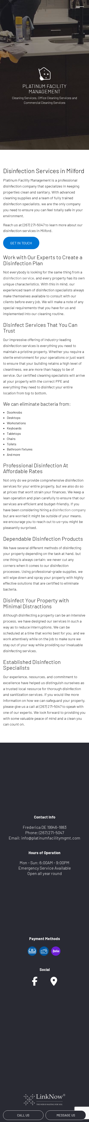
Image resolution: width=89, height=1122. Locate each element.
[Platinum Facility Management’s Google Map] (54, 983)
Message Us (66, 1115)
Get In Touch (21, 243)
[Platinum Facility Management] (44, 73)
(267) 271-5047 (51, 832)
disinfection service (18, 278)
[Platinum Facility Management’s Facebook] (34, 983)
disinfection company (69, 510)
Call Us (23, 1115)
